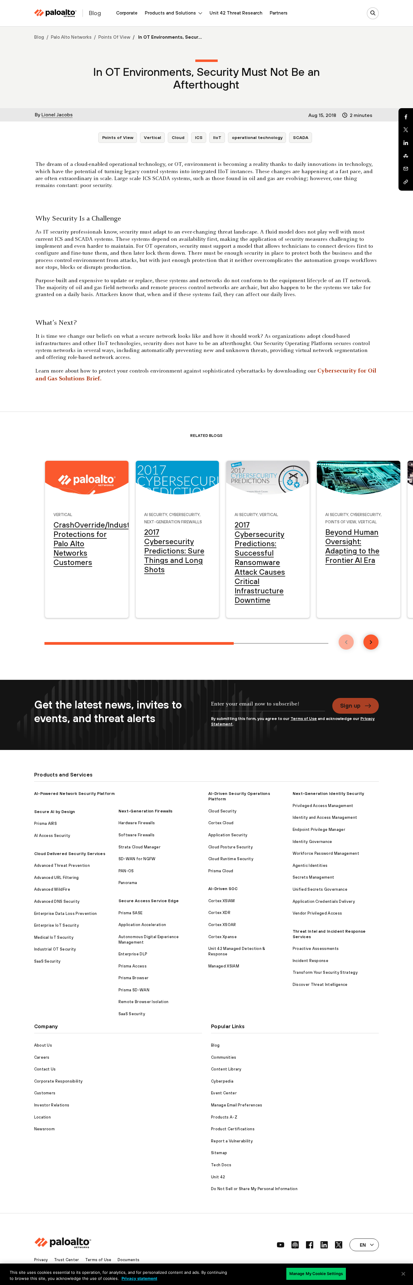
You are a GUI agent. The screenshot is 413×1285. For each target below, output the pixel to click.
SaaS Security (47, 961)
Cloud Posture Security (230, 847)
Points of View (114, 37)
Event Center (224, 1093)
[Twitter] (405, 130)
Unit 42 (218, 1177)
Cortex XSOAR (222, 924)
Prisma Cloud (220, 871)
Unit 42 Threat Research (236, 12)
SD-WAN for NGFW (137, 859)
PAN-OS (126, 871)
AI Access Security (52, 835)
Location (42, 1117)
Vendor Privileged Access (317, 913)
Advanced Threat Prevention (62, 865)
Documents (129, 1260)
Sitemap (219, 1153)
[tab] (139, 643)
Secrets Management (313, 877)
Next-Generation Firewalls (173, 521)
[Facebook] (405, 117)
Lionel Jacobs (57, 114)
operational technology (257, 137)
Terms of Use (304, 718)
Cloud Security (222, 811)
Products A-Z (224, 1117)
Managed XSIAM (223, 966)
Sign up (350, 705)
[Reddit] (405, 155)
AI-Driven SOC (223, 888)
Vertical (152, 137)
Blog (39, 37)
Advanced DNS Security (57, 901)
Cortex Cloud (221, 823)
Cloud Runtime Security (230, 859)
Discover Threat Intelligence (320, 984)
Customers (45, 1093)
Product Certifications (233, 1129)
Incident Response (310, 960)
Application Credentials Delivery (324, 901)
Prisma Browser (133, 978)
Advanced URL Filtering (56, 877)
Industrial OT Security (55, 949)
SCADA (300, 137)
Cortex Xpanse (222, 937)
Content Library (226, 1069)
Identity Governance (312, 841)
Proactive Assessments (316, 948)
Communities (223, 1057)
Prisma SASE (131, 913)
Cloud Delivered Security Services (70, 853)
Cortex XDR (219, 912)
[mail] (405, 168)
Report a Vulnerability (232, 1141)
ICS (199, 137)
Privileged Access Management (323, 805)
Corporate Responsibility (58, 1081)
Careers (42, 1057)
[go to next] (371, 642)
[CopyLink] (405, 181)
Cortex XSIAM (221, 901)
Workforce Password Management (326, 853)
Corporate (127, 12)
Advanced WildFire (52, 889)
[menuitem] (126, 13)
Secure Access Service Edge (149, 901)
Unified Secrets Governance (320, 889)
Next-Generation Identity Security (328, 793)
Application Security (227, 835)
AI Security (155, 514)
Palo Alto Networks (71, 37)
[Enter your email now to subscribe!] (268, 707)
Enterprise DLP (133, 954)
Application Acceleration (142, 924)
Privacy (41, 1260)
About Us (43, 1045)
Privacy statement (139, 1278)
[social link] (280, 1244)
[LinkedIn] (405, 142)
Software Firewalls (137, 835)
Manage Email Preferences (236, 1105)
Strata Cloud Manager (140, 847)
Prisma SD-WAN (134, 990)
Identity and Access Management (325, 817)
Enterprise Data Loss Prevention (65, 913)
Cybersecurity (184, 514)
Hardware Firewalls (137, 823)
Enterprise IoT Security (56, 925)
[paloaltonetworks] (55, 13)
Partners (279, 12)
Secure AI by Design (54, 811)
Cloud (178, 137)
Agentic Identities (310, 865)
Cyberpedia (222, 1081)
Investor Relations (52, 1105)
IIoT (217, 137)
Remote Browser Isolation (144, 1001)
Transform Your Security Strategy (325, 972)
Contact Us (45, 1069)
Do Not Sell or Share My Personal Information (254, 1189)
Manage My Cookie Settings (316, 1273)
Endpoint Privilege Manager (319, 829)
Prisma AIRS (45, 823)
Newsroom (44, 1129)
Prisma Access (133, 966)
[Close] (403, 1273)
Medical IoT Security (53, 937)
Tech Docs (221, 1165)
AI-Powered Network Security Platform (74, 793)
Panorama (128, 882)
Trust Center (66, 1260)
